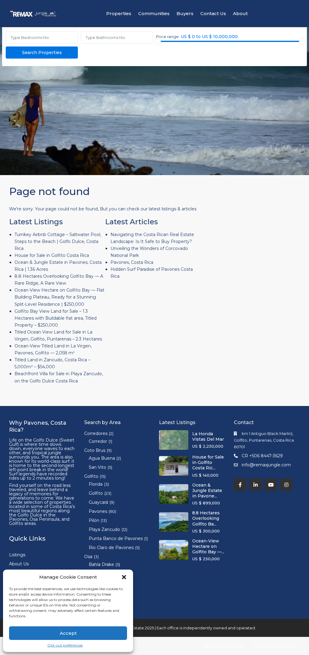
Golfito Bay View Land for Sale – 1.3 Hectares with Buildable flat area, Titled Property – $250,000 (55, 318)
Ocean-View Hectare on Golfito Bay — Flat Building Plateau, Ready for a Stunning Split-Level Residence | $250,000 (59, 297)
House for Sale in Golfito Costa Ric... (208, 462)
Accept (68, 633)
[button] (124, 577)
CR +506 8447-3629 (262, 456)
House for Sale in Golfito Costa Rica (51, 255)
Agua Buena (102, 458)
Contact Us (213, 13)
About (240, 13)
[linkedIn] (255, 484)
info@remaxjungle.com (266, 465)
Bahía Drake (101, 564)
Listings (17, 555)
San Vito (97, 467)
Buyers (185, 13)
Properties (118, 13)
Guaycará (98, 502)
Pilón (94, 520)
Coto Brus (94, 450)
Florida (96, 484)
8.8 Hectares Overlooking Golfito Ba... (206, 518)
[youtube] (271, 484)
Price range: (168, 36)
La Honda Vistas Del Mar (208, 436)
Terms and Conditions (274, 646)
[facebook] (240, 484)
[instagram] (286, 484)
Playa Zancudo (104, 529)
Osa (88, 556)
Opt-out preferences (65, 645)
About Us (19, 564)
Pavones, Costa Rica (131, 262)
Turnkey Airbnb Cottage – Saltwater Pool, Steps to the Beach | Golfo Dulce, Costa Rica (57, 241)
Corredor (98, 441)
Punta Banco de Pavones (116, 538)
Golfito (91, 476)
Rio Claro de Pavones (111, 547)
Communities (154, 13)
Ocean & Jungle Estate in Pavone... (207, 490)
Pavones (98, 511)
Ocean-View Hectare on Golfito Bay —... (208, 546)
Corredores (95, 433)
